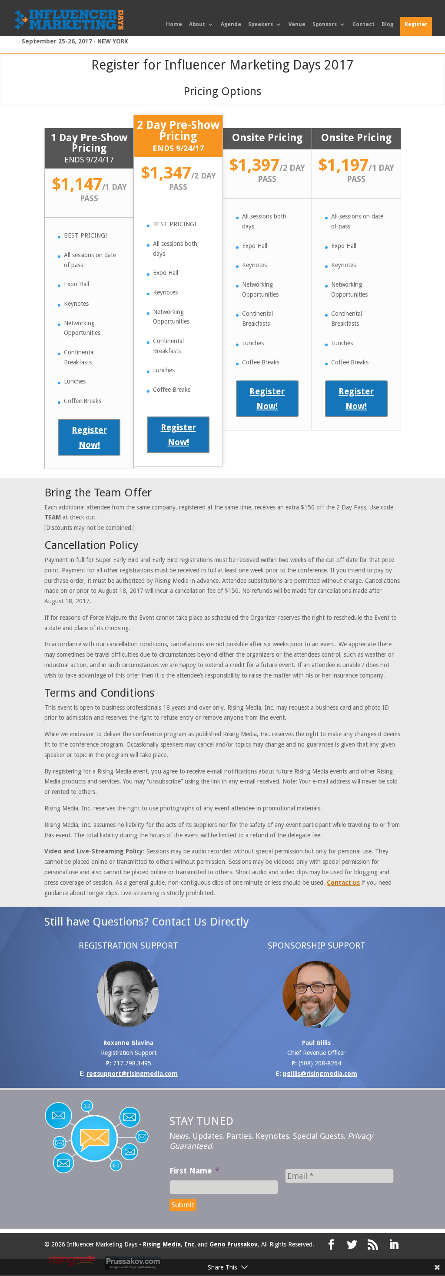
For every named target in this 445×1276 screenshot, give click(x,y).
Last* (230, 623)
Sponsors (324, 24)
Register (416, 24)
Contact (363, 24)
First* (138, 623)
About (197, 24)
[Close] (321, 570)
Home (174, 24)
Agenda (231, 24)
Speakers (260, 24)
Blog (387, 24)
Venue (297, 24)
